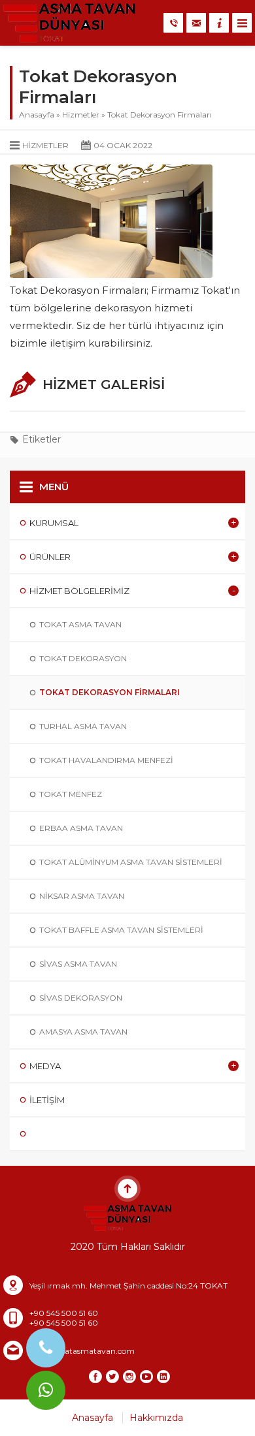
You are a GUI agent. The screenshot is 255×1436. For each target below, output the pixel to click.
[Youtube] (146, 1376)
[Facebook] (95, 1376)
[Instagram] (129, 1376)
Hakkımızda (156, 1418)
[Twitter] (112, 1376)
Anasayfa (36, 114)
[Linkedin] (163, 1376)
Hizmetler (80, 114)
